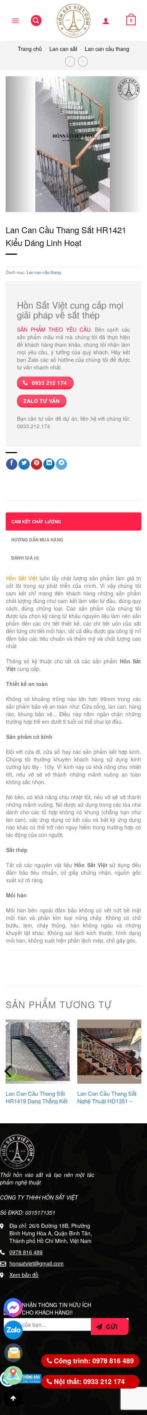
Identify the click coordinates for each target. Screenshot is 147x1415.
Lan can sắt (63, 48)
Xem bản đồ (23, 1274)
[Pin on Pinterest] (36, 464)
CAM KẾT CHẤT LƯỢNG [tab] (36, 521)
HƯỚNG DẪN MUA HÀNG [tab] (37, 540)
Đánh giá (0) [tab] (25, 558)
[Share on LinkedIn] (49, 464)
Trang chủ (30, 48)
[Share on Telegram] (61, 464)
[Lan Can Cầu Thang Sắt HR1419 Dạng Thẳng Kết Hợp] (38, 1052)
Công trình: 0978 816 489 (93, 1361)
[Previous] (9, 1071)
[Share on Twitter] (24, 464)
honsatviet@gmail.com (36, 1263)
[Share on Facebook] (11, 464)
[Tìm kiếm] (36, 20)
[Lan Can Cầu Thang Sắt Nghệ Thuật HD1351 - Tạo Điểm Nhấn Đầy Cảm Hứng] (109, 1052)
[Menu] (15, 20)
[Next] (137, 1071)
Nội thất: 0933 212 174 (88, 1381)
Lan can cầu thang (107, 48)
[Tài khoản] (105, 20)
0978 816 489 (26, 1252)
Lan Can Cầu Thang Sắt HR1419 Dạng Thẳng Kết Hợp (36, 1101)
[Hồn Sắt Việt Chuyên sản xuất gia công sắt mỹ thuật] (73, 21)
